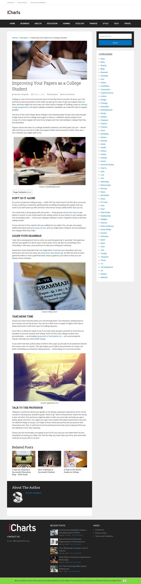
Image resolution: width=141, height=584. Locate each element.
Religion (104, 219)
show (29, 192)
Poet (103, 209)
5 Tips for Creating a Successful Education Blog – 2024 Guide (21, 472)
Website (104, 277)
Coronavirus (105, 89)
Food (103, 130)
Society (104, 233)
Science (104, 223)
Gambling (105, 134)
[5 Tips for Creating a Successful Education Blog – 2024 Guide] (23, 459)
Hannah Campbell (21, 94)
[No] (138, 581)
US (102, 271)
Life (102, 178)
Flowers (104, 127)
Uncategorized (107, 267)
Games (104, 137)
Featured (104, 120)
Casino (103, 83)
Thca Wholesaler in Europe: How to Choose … (73, 549)
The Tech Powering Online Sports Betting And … (73, 567)
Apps (103, 59)
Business (24, 23)
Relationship (106, 216)
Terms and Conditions (38, 2)
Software (104, 236)
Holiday (104, 158)
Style (105, 23)
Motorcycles (106, 185)
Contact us (10, 2)
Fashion (104, 117)
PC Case (104, 202)
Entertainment (106, 110)
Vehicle (104, 274)
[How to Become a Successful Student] (49, 459)
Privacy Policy (22, 2)
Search (115, 43)
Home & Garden (107, 165)
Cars (102, 79)
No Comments (69, 94)
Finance (93, 23)
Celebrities (105, 86)
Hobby (103, 154)
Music (103, 192)
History (103, 151)
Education (52, 23)
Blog (102, 69)
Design (103, 100)
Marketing (105, 182)
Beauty (104, 65)
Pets (102, 206)
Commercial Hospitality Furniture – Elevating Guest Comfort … (73, 531)
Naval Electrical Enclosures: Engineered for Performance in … (72, 540)
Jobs (102, 171)
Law (102, 175)
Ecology (80, 23)
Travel (127, 23)
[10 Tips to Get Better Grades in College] (75, 459)
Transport (105, 257)
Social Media (106, 230)
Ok (124, 580)
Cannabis (104, 76)
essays (15, 120)
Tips (102, 250)
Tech (116, 23)
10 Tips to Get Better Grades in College (72, 470)
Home (12, 23)
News (103, 199)
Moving (104, 189)
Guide (103, 144)
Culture (104, 96)
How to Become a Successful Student (46, 470)
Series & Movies (107, 226)
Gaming (66, 23)
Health (38, 23)
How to (104, 168)
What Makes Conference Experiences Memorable (74, 558)
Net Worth (105, 195)
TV (102, 264)
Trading (104, 253)
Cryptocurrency (107, 93)
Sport (103, 240)
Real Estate (105, 212)
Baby (103, 62)
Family (103, 113)
